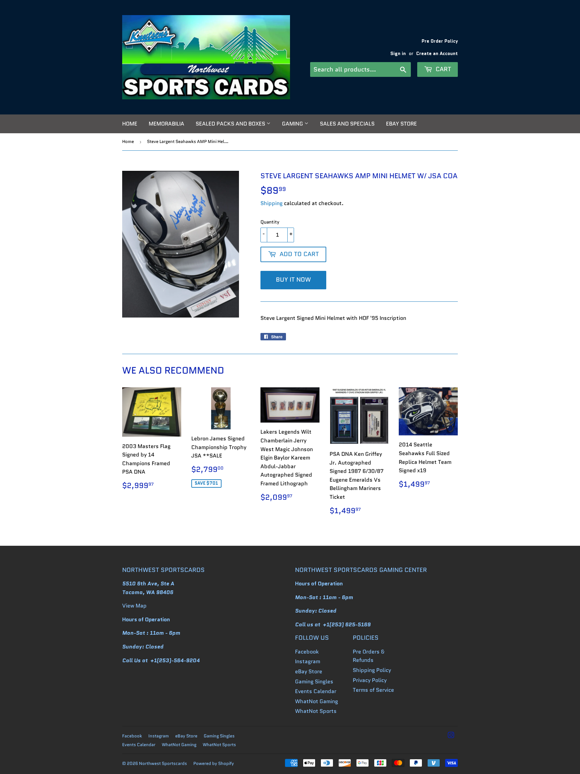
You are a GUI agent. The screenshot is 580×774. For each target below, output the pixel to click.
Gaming (293, 124)
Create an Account (437, 53)
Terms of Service (373, 690)
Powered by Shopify (213, 763)
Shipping (271, 203)
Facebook (307, 652)
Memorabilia (166, 124)
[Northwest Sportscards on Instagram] (451, 736)
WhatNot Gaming (316, 701)
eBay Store (401, 124)
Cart (442, 69)
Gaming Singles (314, 681)
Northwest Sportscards (163, 763)
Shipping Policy (372, 670)
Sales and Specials (347, 124)
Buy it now (293, 279)
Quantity (269, 222)
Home (129, 124)
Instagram (307, 661)
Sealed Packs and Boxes (231, 124)
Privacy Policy (370, 680)
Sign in (398, 53)
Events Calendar (315, 691)
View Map (134, 606)
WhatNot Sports (316, 711)
